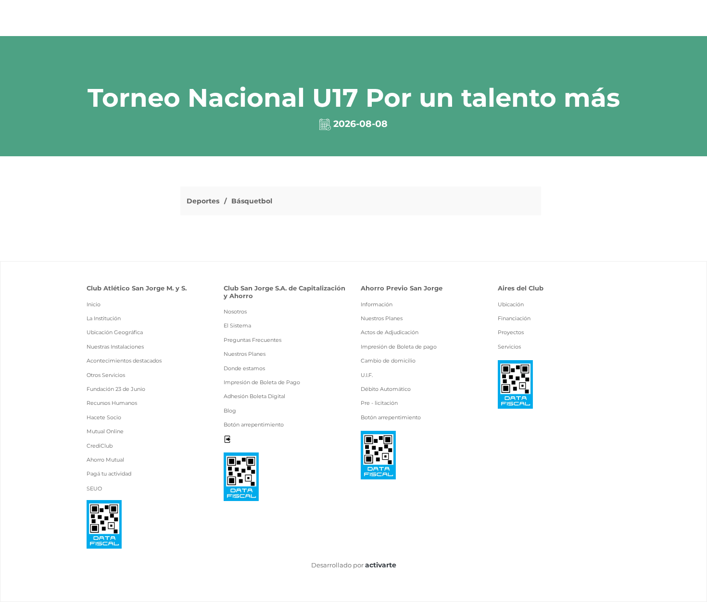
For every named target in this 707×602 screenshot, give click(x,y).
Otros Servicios (106, 375)
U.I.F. (367, 375)
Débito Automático (386, 389)
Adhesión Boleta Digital (254, 396)
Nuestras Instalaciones (115, 346)
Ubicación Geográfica (115, 332)
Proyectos (511, 332)
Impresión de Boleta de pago (399, 346)
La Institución (104, 318)
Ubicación (511, 304)
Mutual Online (105, 431)
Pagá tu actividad (109, 473)
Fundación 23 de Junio (116, 389)
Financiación (514, 318)
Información (376, 304)
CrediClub (100, 445)
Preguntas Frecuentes (252, 340)
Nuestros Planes (244, 354)
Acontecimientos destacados (124, 360)
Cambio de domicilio (388, 360)
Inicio (94, 304)
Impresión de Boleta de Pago (262, 382)
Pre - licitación (379, 403)
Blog (230, 410)
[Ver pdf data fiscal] (104, 523)
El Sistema (237, 325)
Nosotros (235, 311)
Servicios (509, 346)
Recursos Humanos (112, 403)
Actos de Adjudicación (389, 332)
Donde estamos (244, 368)
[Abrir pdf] (241, 476)
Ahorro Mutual (105, 459)
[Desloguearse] (227, 438)
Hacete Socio (104, 417)
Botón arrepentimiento (254, 424)
